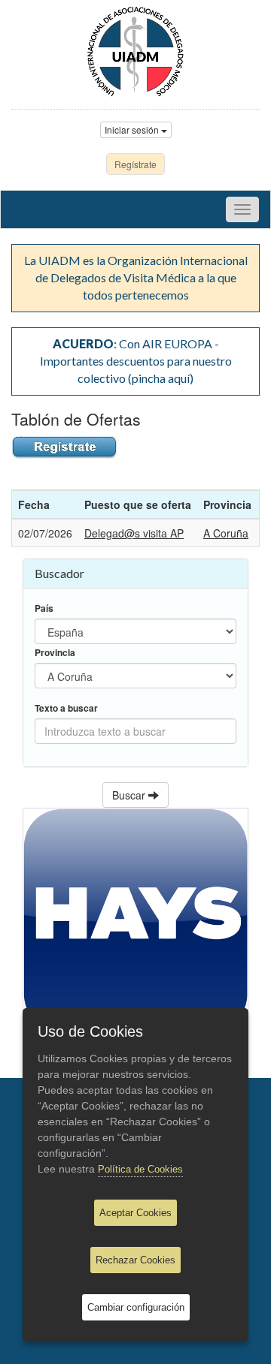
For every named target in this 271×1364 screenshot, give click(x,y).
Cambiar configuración (135, 1307)
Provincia (55, 652)
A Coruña (225, 532)
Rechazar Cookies (135, 1260)
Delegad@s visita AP (134, 532)
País (44, 608)
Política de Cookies (140, 1169)
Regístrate (135, 164)
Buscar (130, 794)
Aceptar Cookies (135, 1212)
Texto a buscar (66, 708)
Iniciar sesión (133, 129)
